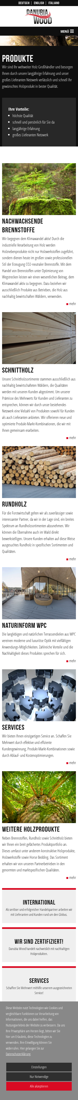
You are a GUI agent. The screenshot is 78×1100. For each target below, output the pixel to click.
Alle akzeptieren (27, 1086)
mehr (72, 303)
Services (13, 727)
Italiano (53, 3)
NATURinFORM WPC (24, 625)
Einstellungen (26, 1068)
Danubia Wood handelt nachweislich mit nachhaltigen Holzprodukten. (39, 951)
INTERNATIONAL (39, 902)
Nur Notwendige (27, 1077)
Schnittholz (18, 370)
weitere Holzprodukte (31, 829)
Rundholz (14, 504)
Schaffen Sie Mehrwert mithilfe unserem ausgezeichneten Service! (39, 990)
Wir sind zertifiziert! (39, 942)
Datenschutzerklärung (18, 1053)
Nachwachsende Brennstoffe (22, 225)
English (39, 3)
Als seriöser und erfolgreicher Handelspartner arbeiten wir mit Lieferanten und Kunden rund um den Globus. (39, 912)
